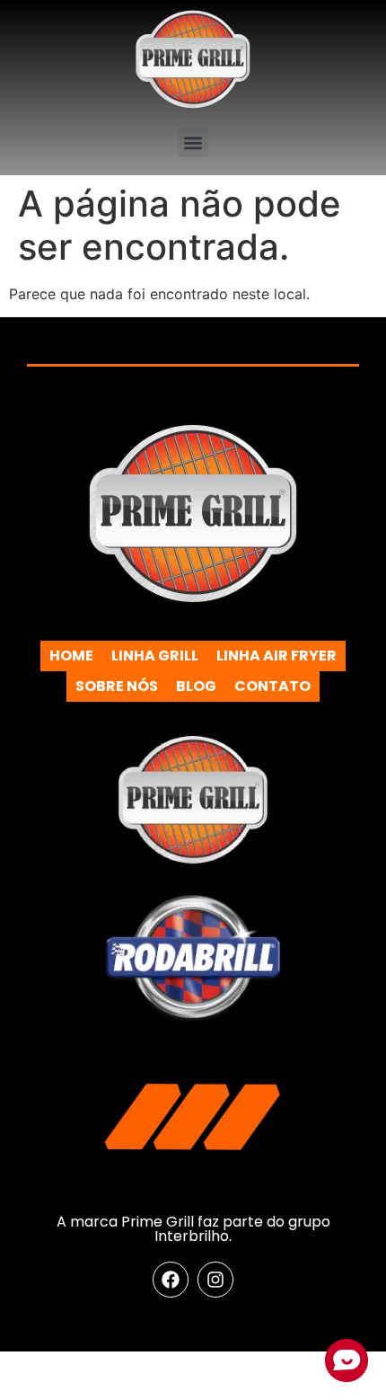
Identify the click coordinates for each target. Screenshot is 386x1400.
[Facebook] (171, 1280)
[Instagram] (215, 1280)
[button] (193, 142)
